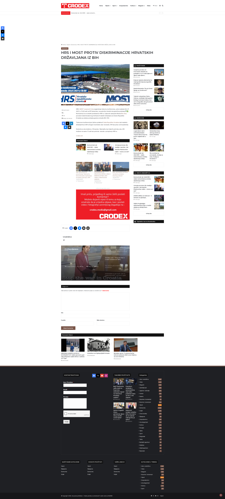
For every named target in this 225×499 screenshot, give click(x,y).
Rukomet (142, 451)
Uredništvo (67, 237)
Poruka (66, 397)
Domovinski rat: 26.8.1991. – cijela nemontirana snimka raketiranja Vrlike (90, 13)
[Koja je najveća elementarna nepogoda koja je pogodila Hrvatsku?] (159, 82)
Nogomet (142, 436)
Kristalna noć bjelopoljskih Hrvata (98, 353)
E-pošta (63, 320)
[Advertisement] (112, 28)
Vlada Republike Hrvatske (111, 122)
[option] (95, 263)
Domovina (73, 44)
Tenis (140, 439)
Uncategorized (143, 422)
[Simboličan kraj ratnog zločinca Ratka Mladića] (157, 125)
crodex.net (79, 136)
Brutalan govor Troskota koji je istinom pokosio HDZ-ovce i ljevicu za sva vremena (125, 355)
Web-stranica (100, 320)
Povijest (141, 428)
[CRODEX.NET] (75, 5)
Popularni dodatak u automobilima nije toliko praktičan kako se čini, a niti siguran (130, 392)
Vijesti (107, 5)
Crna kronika (143, 413)
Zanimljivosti (143, 387)
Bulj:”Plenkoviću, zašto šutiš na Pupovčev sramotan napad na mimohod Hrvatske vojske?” (118, 392)
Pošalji (66, 421)
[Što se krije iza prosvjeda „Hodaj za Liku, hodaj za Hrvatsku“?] (157, 147)
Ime (62, 312)
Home (101, 5)
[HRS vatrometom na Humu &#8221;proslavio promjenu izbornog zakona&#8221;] (121, 166)
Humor (141, 393)
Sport (114, 5)
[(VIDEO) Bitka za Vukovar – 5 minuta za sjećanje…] (159, 198)
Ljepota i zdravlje (144, 390)
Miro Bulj (124, 113)
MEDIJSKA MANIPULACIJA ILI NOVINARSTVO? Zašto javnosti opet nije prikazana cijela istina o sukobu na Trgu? (72, 356)
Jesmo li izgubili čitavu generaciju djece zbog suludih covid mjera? (118, 414)
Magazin (141, 5)
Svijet (141, 410)
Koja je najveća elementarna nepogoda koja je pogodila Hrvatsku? (143, 82)
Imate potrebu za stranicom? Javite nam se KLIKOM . (98, 496)
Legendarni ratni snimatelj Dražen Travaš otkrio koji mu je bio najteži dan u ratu (140, 134)
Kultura (132, 5)
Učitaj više (149, 110)
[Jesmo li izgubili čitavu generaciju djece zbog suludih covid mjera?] (118, 405)
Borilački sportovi (144, 442)
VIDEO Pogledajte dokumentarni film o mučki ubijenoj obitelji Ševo (142, 205)
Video (148, 5)
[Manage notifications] (220, 495)
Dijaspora (142, 416)
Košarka (141, 445)
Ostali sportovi (143, 448)
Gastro (141, 396)
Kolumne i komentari (145, 399)
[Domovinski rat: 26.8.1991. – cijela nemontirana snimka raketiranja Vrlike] (81, 147)
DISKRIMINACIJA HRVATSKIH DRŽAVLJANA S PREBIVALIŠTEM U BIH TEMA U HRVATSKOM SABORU (102, 175)
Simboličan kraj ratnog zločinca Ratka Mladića (155, 132)
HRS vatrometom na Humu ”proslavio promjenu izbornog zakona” (120, 173)
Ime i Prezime (68, 382)
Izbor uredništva (144, 379)
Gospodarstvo (123, 5)
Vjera (140, 430)
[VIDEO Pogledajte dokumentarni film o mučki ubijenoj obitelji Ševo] (159, 206)
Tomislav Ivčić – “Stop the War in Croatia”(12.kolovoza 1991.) (83, 264)
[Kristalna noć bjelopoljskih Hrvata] (99, 345)
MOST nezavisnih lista (87, 109)
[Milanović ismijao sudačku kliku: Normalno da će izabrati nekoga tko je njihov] (131, 405)
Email (65, 389)
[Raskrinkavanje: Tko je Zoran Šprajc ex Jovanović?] (159, 91)
